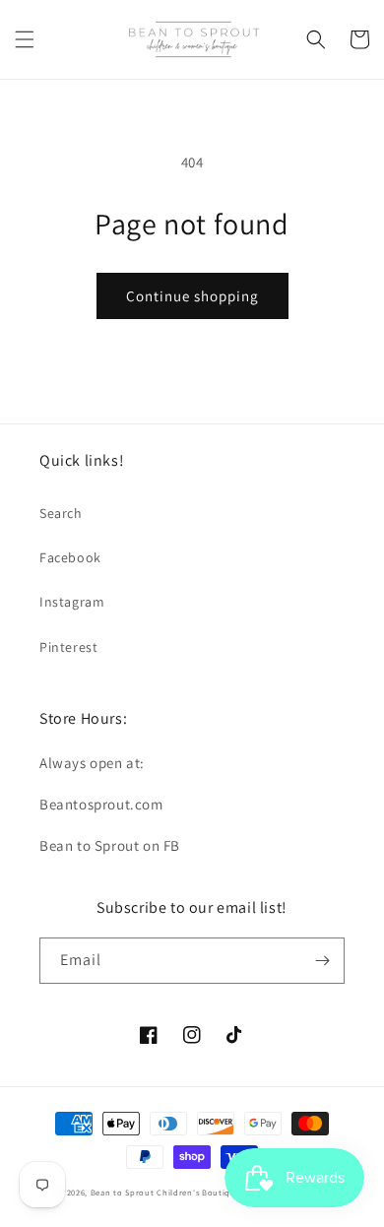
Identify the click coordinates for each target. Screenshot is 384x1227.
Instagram (71, 602)
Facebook (70, 557)
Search (61, 513)
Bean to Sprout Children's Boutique (166, 1192)
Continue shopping (192, 296)
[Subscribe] (322, 960)
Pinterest (68, 647)
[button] (24, 39)
